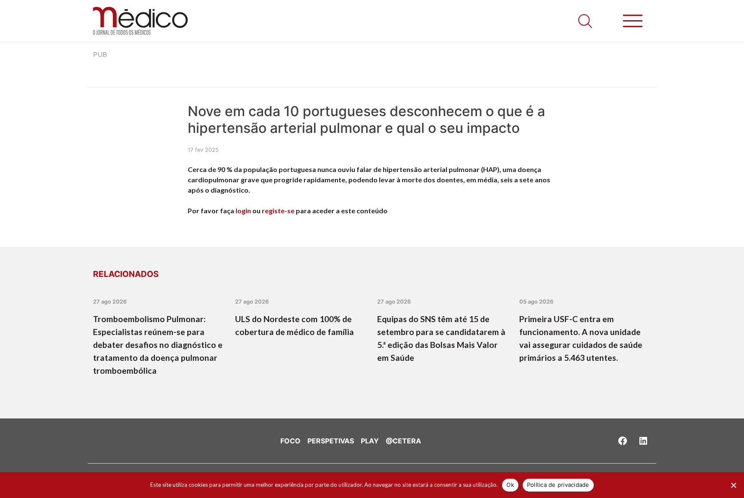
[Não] (733, 485)
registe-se (278, 210)
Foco (290, 441)
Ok (510, 484)
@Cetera (403, 441)
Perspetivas (330, 441)
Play (370, 441)
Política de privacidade (558, 484)
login (243, 210)
